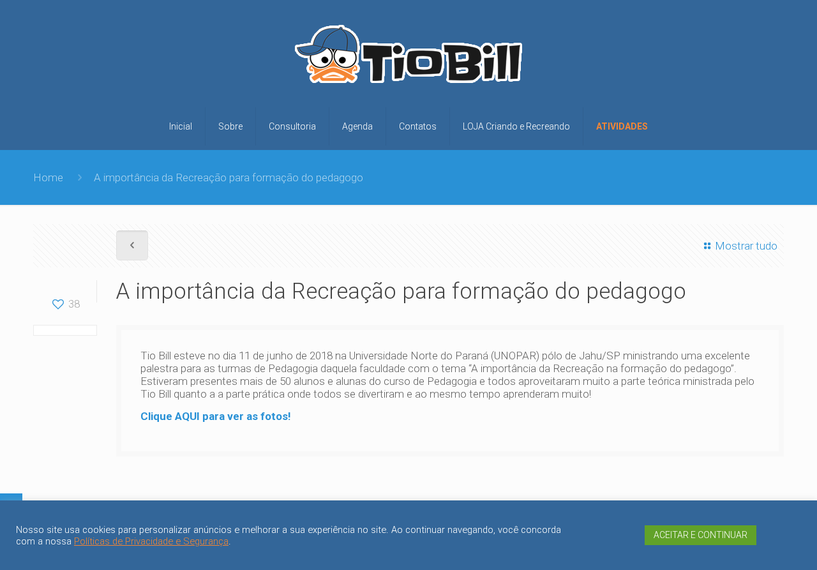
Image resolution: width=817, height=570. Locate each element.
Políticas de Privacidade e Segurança (151, 541)
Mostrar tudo (746, 245)
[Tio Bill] (408, 58)
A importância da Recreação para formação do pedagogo (228, 177)
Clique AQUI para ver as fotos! (215, 416)
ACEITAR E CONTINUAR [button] (700, 535)
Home (48, 177)
